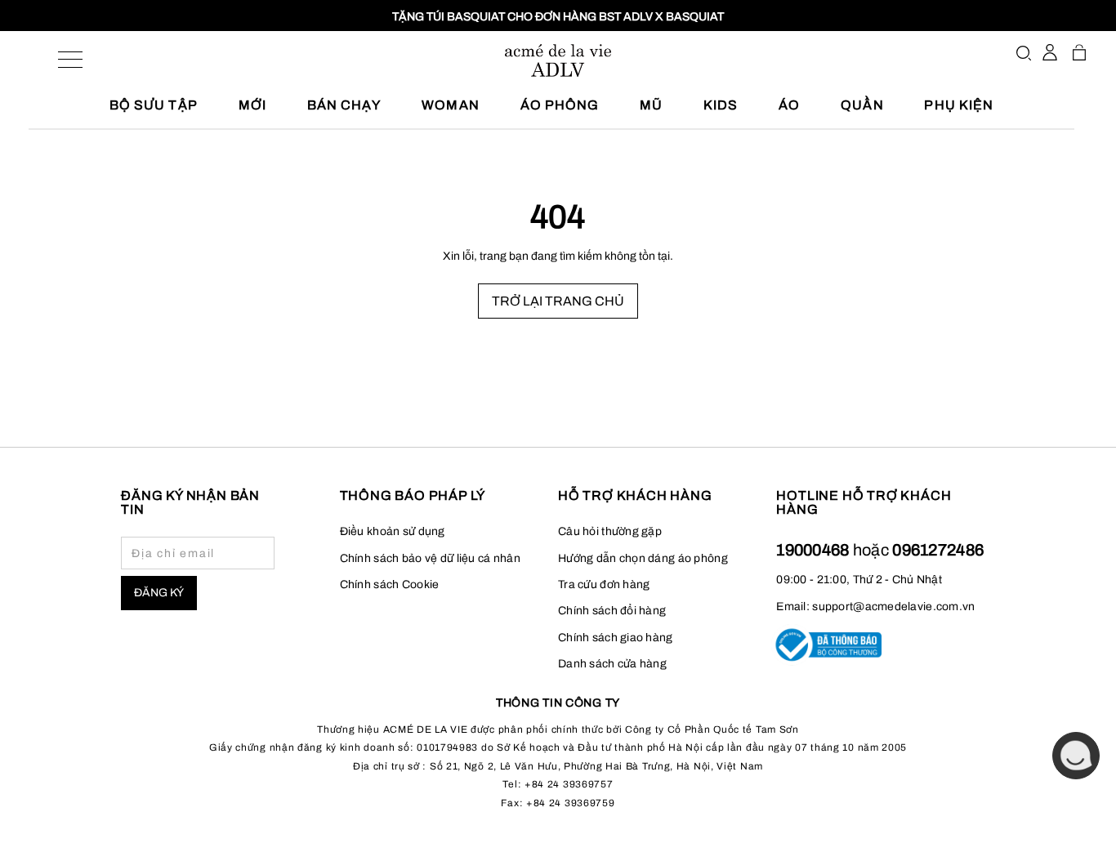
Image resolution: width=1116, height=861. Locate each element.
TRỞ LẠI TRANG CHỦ (558, 301)
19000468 (814, 550)
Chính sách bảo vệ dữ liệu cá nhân (430, 558)
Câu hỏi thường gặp (610, 531)
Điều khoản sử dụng (392, 531)
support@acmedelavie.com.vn (893, 606)
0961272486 (938, 550)
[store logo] (558, 60)
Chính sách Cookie (390, 584)
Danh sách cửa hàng (612, 664)
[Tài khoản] (1050, 52)
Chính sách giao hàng (615, 637)
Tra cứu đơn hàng (604, 584)
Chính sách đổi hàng (612, 610)
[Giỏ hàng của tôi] (1079, 52)
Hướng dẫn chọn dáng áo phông (643, 558)
